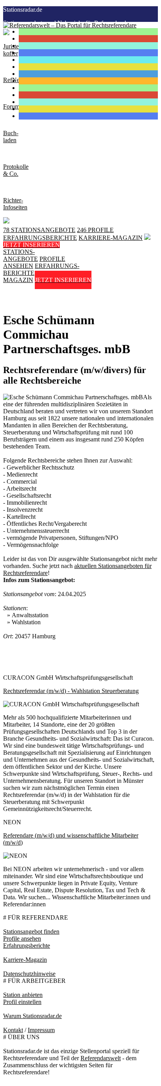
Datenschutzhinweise (29, 973)
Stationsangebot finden (31, 931)
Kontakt (13, 1030)
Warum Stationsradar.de (32, 1016)
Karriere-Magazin (25, 959)
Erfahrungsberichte (26, 945)
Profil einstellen (22, 1001)
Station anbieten (23, 994)
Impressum (41, 1030)
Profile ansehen (22, 938)
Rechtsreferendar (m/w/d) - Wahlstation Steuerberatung (71, 691)
